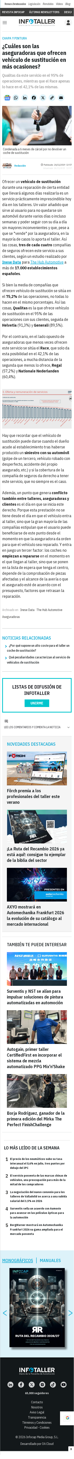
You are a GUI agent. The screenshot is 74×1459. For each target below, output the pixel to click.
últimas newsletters (44, 12)
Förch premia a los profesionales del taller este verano (33, 796)
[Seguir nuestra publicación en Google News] (7, 97)
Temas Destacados (15, 4)
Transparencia (37, 1417)
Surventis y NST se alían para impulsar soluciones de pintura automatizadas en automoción (35, 996)
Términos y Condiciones (37, 1422)
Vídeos (59, 4)
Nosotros (37, 1407)
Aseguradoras (11, 617)
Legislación (34, 4)
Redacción (20, 166)
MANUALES (50, 1260)
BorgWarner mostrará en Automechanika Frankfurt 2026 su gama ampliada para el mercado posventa (34, 1229)
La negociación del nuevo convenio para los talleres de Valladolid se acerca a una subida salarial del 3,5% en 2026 (36, 1196)
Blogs (68, 4)
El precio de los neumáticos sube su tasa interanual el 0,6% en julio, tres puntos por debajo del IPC (35, 1163)
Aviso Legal (37, 1412)
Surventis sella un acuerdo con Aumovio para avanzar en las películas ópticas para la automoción (35, 1212)
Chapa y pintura (14, 38)
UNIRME (37, 703)
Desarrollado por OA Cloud (37, 1444)
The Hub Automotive (47, 262)
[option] (37, 1307)
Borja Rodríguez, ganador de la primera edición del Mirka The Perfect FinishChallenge (36, 1118)
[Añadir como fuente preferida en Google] (67, 1418)
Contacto (37, 1402)
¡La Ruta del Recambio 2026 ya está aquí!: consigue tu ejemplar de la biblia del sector (36, 854)
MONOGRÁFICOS (17, 1260)
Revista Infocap (13, 12)
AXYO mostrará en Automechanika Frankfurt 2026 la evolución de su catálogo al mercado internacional (35, 915)
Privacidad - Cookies (37, 1427)
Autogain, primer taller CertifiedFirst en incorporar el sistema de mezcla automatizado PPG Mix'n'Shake (36, 1057)
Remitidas (48, 4)
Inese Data (27, 610)
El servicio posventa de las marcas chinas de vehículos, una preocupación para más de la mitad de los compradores (36, 1179)
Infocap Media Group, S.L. (42, 1437)
